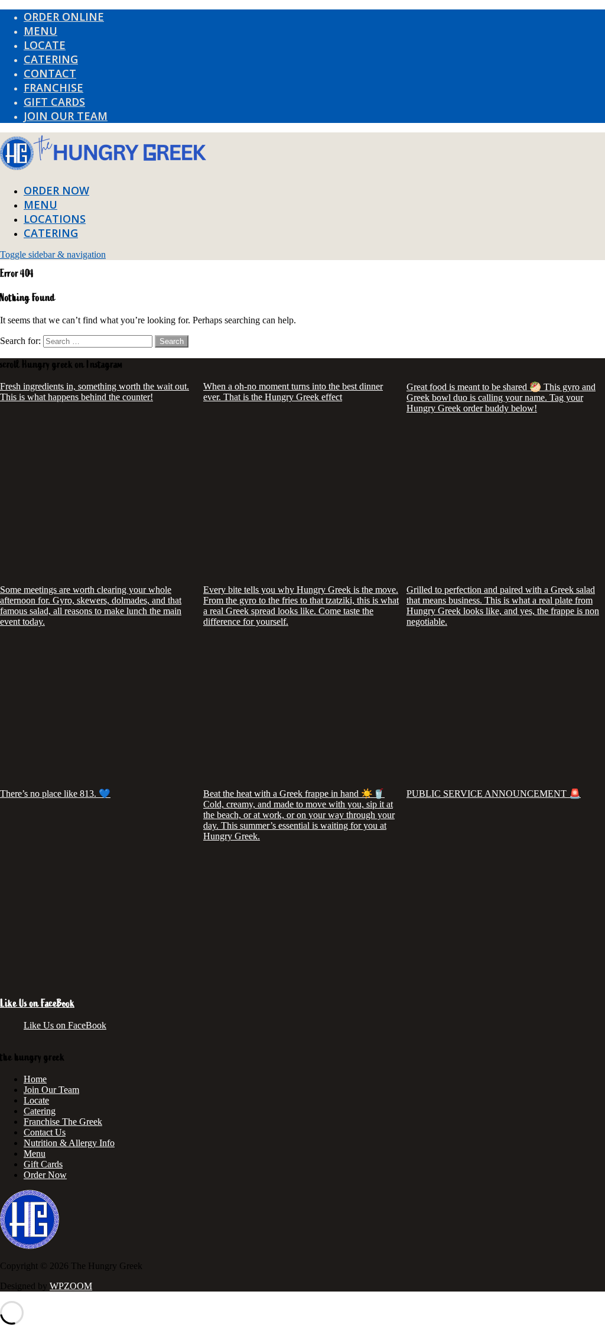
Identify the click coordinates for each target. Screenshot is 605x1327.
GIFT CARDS (54, 102)
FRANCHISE (53, 87)
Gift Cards (43, 1164)
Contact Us (45, 1132)
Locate (36, 1100)
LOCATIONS (55, 219)
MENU (40, 31)
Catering (40, 1111)
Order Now (45, 1175)
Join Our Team (51, 1090)
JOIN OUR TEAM (66, 116)
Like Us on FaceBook (37, 1003)
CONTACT (50, 73)
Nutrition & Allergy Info (69, 1143)
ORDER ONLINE (64, 16)
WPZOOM (71, 1286)
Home (35, 1079)
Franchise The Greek (63, 1122)
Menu (34, 1153)
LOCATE (45, 45)
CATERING (51, 59)
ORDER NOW (56, 190)
